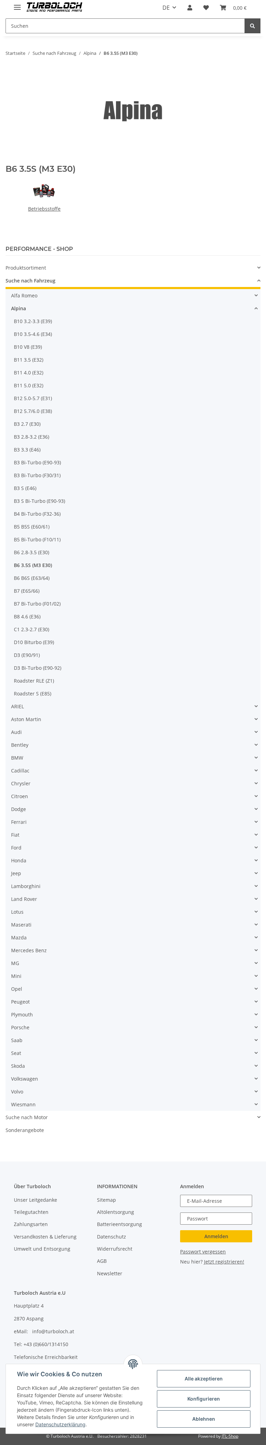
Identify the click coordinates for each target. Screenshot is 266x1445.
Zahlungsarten (31, 1224)
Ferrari (19, 822)
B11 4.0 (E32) (28, 372)
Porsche (20, 1027)
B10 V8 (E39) (28, 347)
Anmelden (216, 1236)
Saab (17, 1040)
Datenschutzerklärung (60, 1424)
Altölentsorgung (115, 1212)
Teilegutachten (31, 1212)
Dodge (18, 809)
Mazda (19, 937)
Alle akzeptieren (204, 1378)
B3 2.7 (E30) (27, 424)
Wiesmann (23, 1104)
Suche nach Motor (27, 1117)
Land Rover (24, 899)
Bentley (19, 745)
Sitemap (106, 1200)
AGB (102, 1261)
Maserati (21, 924)
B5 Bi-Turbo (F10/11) (37, 539)
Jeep (16, 873)
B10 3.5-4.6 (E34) (33, 334)
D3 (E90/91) (27, 655)
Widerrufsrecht (114, 1248)
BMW (17, 757)
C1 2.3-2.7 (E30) (31, 629)
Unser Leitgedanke (35, 1200)
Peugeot (20, 1001)
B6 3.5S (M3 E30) (33, 565)
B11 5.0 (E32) (28, 385)
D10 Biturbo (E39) (34, 642)
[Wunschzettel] (206, 8)
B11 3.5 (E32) (28, 359)
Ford (16, 847)
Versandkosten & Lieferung (45, 1236)
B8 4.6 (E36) (27, 616)
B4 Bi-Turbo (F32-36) (37, 513)
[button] (190, 8)
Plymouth (22, 1014)
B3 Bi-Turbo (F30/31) (37, 475)
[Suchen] (252, 25)
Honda (18, 860)
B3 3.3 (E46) (27, 449)
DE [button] (166, 7)
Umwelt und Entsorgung (42, 1248)
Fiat (15, 834)
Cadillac (20, 770)
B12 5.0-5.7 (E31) (33, 398)
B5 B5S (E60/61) (32, 526)
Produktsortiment (26, 267)
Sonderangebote (25, 1130)
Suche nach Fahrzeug (30, 280)
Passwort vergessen (203, 1251)
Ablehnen (203, 1419)
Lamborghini (26, 886)
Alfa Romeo (24, 295)
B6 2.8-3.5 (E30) (31, 552)
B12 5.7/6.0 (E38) (33, 411)
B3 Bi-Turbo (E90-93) (37, 462)
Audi (16, 732)
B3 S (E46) (25, 488)
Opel (16, 989)
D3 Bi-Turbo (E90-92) (37, 668)
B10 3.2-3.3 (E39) (33, 321)
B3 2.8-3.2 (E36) (31, 436)
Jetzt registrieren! (224, 1261)
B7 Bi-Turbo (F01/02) (37, 603)
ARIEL (17, 706)
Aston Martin (26, 719)
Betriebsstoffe (44, 208)
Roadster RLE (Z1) (34, 680)
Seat (16, 1053)
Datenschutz (111, 1236)
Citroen (19, 796)
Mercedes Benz (29, 950)
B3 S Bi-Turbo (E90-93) (39, 501)
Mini (16, 976)
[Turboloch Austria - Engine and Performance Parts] (54, 8)
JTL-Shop (230, 1436)
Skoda (18, 1066)
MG (15, 963)
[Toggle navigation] (17, 4)
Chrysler (20, 783)
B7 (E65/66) (26, 591)
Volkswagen (24, 1078)
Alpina (18, 308)
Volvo (17, 1091)
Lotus (17, 912)
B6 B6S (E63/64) (32, 578)
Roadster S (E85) (32, 693)
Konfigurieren (203, 1399)
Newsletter (109, 1273)
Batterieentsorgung (119, 1224)
